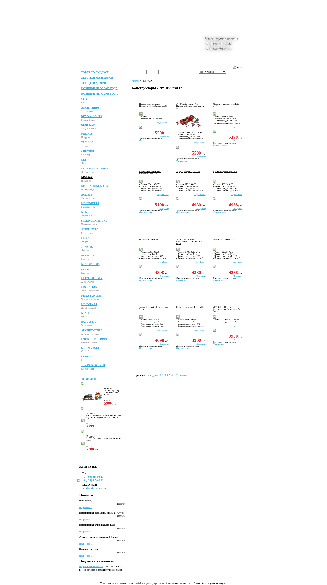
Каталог (135, 80)
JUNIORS (87, 246)
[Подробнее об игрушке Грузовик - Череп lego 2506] (140, 250)
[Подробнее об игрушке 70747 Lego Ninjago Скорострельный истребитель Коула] (177, 250)
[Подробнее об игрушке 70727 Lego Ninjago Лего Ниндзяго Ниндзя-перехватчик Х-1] (188, 130)
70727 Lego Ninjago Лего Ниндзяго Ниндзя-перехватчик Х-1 (190, 106)
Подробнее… (85, 507)
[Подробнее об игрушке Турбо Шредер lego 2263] (213, 250)
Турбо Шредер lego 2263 (224, 239)
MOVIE (85, 212)
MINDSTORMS (90, 264)
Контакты (220, 60)
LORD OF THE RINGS (94, 339)
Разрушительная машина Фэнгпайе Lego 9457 (150, 173)
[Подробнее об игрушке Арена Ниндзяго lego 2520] (213, 182)
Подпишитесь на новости (91, 566)
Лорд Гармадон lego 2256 (188, 172)
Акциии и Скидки (167, 60)
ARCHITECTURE (91, 330)
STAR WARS (88, 125)
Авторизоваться (112, 3)
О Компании (108, 60)
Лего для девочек (95, 83)
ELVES (85, 238)
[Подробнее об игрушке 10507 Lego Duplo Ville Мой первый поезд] (90, 400)
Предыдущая (152, 375)
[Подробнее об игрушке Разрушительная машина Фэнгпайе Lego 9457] (140, 182)
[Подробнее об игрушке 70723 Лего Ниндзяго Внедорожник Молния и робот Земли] (213, 318)
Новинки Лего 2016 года (99, 93)
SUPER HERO (89, 229)
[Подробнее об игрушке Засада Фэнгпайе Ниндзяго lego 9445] (140, 318)
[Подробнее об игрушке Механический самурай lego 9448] (213, 114)
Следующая (181, 375)
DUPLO (85, 159)
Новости (186, 60)
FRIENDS (87, 133)
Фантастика (181, 161)
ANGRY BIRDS (90, 107)
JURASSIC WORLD (93, 365)
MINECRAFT (89, 304)
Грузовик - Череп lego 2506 (151, 239)
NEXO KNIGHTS (91, 116)
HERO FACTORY (92, 278)
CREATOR (87, 151)
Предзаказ (164, 137)
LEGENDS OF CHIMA (94, 168)
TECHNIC (87, 142)
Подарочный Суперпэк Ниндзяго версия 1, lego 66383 (153, 105)
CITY (84, 99)
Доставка (146, 60)
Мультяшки (181, 280)
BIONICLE (87, 255)
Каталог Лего (128, 60)
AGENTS (86, 194)
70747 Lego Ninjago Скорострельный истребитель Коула (189, 241)
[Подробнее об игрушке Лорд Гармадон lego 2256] (177, 182)
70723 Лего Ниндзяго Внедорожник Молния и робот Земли (227, 309)
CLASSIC (87, 269)
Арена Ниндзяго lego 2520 (225, 172)
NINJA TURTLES (91, 295)
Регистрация (128, 3)
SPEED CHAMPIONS (94, 220)
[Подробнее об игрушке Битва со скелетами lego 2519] (177, 318)
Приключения (145, 141)
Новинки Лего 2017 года (99, 88)
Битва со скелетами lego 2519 (189, 307)
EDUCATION (89, 287)
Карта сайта (203, 60)
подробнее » (163, 123)
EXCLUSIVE (88, 321)
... (174, 375)
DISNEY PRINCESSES (94, 186)
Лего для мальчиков (97, 77)
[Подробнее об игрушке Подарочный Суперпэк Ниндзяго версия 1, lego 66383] (140, 114)
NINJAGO (87, 177)
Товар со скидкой (95, 72)
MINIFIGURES (90, 203)
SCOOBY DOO (90, 347)
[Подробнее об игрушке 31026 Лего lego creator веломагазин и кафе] (82, 444)
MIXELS (86, 313)
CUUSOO (87, 356)
